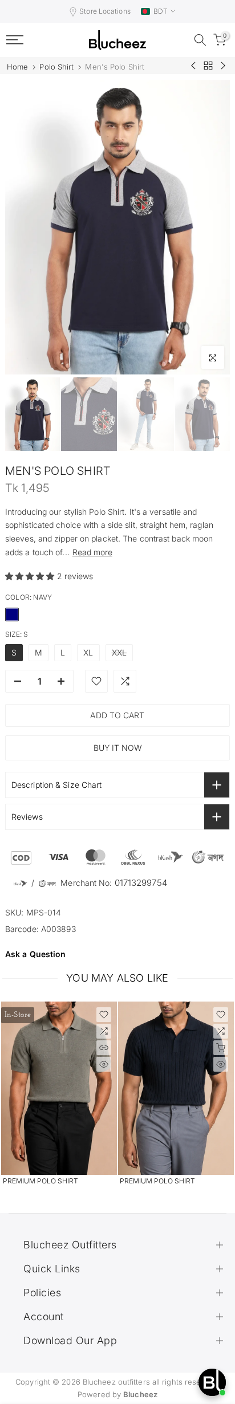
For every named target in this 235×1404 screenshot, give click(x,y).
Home (17, 67)
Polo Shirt (56, 67)
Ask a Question (35, 954)
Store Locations (105, 11)
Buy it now (118, 747)
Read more (92, 552)
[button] (31, 576)
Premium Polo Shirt (40, 1181)
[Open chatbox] (212, 1382)
